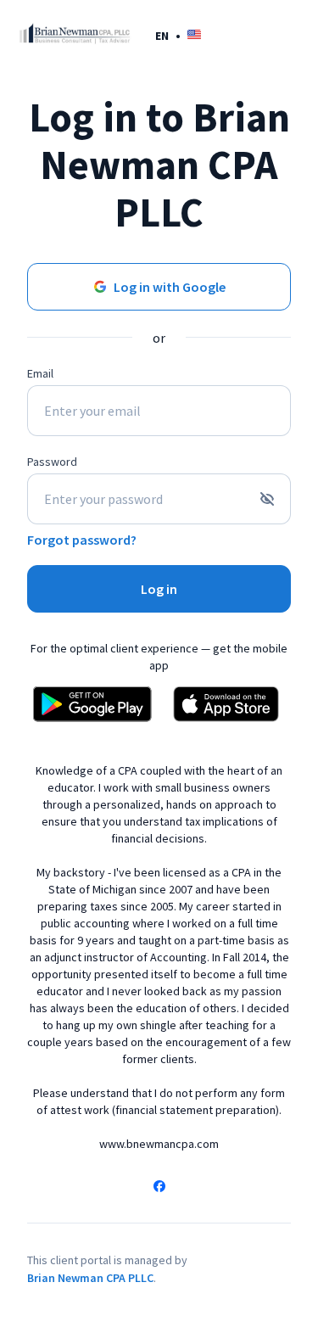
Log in (159, 588)
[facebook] (159, 1187)
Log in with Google (170, 286)
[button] (178, 35)
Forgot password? (82, 539)
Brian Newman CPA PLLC (90, 1278)
